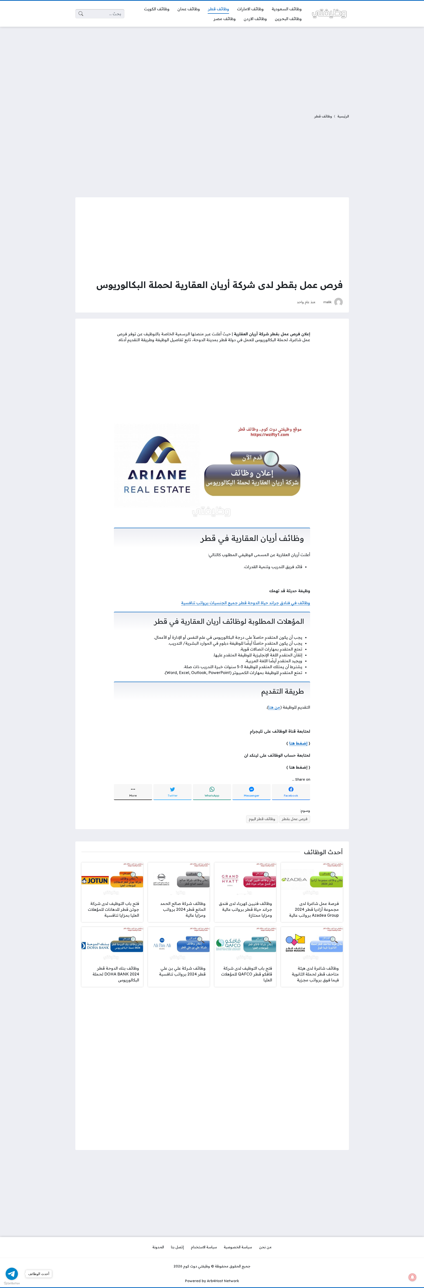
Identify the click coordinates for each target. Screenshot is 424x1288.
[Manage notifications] (412, 1277)
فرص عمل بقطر (294, 819)
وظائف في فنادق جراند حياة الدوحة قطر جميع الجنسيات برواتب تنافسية (245, 602)
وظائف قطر (323, 116)
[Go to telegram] (12, 1274)
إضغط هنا (298, 743)
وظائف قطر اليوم (262, 819)
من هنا (274, 707)
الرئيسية (343, 116)
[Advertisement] (212, 67)
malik (327, 302)
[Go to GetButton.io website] (12, 1283)
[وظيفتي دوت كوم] (329, 13)
